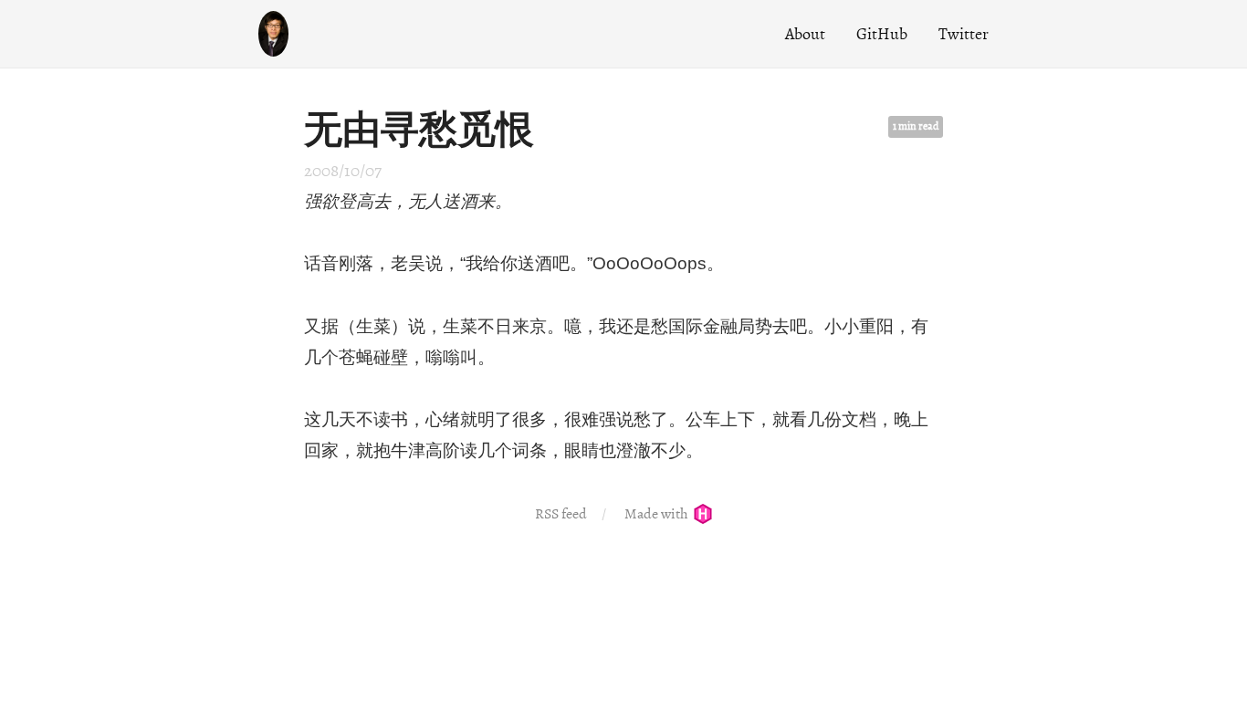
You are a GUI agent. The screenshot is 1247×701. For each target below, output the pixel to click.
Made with (657, 514)
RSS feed (561, 514)
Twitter (963, 34)
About (805, 34)
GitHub (881, 34)
